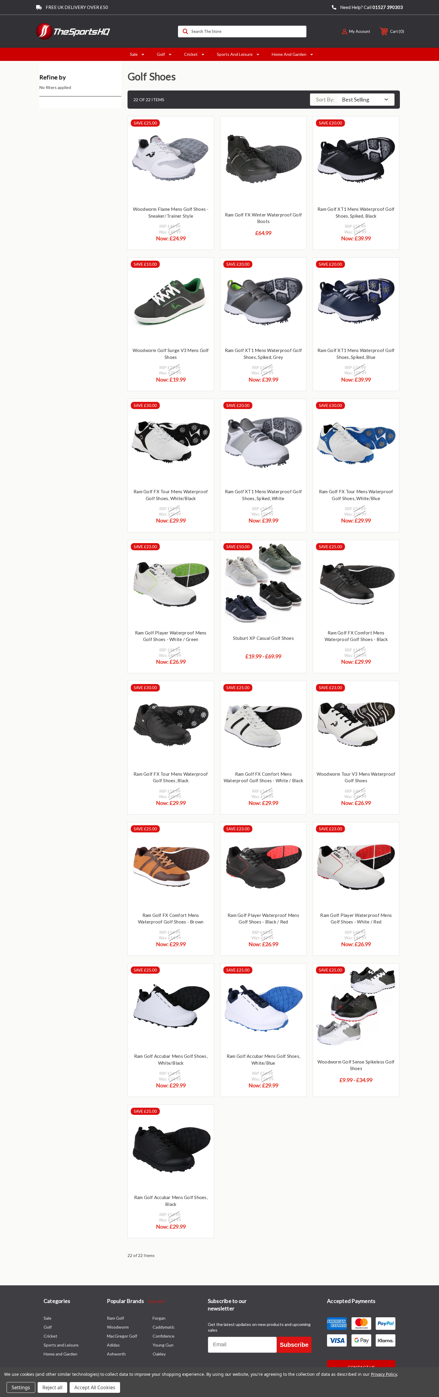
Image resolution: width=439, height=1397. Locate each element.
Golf (161, 54)
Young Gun (163, 1344)
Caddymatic (164, 1327)
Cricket (191, 54)
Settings (21, 1387)
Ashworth (116, 1353)
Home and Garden (289, 54)
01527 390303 (387, 7)
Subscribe (294, 1344)
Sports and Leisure (235, 54)
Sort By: (325, 99)
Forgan (159, 1318)
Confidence (163, 1335)
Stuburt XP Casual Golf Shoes (263, 638)
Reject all (52, 1387)
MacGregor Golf (122, 1335)
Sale (134, 54)
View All (155, 1301)
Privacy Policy (384, 1374)
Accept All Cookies (94, 1387)
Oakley (159, 1353)
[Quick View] (202, 128)
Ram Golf (115, 1318)
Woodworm (118, 1327)
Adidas (113, 1344)
